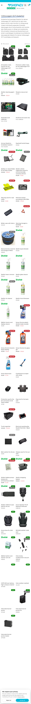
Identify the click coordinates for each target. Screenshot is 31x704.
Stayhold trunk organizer (5, 118)
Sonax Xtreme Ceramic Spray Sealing (8, 348)
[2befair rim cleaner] (8, 288)
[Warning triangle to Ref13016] (23, 212)
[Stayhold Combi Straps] (23, 132)
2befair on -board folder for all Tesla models (8, 169)
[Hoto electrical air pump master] (8, 624)
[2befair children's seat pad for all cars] (8, 494)
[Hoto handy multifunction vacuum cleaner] (23, 545)
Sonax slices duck (6, 373)
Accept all (22, 700)
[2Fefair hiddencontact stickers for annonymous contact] (8, 467)
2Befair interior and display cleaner (6, 323)
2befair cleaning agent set (7, 92)
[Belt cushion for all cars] (8, 441)
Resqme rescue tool (21, 92)
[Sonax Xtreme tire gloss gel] (23, 337)
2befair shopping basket (21, 478)
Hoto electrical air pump (6, 609)
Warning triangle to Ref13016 (21, 224)
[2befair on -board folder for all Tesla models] (8, 158)
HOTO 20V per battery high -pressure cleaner (7, 583)
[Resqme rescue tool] (23, 81)
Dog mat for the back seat (22, 400)
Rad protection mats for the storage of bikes (8, 249)
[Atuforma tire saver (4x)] (23, 107)
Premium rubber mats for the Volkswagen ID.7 (23, 65)
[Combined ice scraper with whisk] (23, 363)
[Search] (25, 5)
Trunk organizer (5, 426)
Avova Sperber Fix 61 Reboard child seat (22, 505)
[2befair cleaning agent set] (8, 81)
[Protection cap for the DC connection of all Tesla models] (8, 388)
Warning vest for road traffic (7, 198)
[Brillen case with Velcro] (8, 212)
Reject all (8, 700)
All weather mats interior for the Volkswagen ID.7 (6, 66)
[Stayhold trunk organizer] (8, 107)
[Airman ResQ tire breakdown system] (8, 132)
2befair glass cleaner (22, 274)
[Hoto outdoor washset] (23, 572)
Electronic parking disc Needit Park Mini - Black (23, 427)
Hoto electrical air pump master (6, 635)
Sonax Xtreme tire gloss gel (23, 348)
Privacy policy (21, 697)
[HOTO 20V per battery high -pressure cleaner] (8, 572)
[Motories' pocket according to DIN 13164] (23, 187)
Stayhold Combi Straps (22, 143)
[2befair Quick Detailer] (23, 238)
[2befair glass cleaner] (23, 264)
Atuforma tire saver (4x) (23, 117)
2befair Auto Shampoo (22, 298)
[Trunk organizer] (8, 416)
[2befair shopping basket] (23, 467)
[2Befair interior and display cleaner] (8, 312)
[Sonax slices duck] (8, 363)
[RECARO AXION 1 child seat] (23, 520)
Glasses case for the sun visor (23, 452)
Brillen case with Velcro (8, 223)
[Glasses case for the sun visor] (23, 441)
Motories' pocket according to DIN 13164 (22, 198)
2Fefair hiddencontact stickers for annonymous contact (7, 479)
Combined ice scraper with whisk (22, 374)
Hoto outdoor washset (22, 583)
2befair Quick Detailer (22, 249)
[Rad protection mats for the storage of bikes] (8, 238)
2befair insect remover (7, 274)
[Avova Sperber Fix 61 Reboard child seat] (23, 494)
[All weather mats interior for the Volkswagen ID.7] (8, 54)
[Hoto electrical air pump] (8, 598)
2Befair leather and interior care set (6, 556)
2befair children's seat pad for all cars (7, 505)
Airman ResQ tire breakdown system (6, 144)
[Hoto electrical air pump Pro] (23, 598)
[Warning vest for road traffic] (8, 187)
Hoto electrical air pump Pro (21, 609)
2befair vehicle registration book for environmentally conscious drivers (22, 171)
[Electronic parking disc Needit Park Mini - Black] (23, 416)
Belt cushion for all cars (8, 452)
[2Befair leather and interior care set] (8, 545)
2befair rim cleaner (6, 298)
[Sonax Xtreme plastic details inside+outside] (23, 312)
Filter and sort (6, 43)
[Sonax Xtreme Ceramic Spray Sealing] (8, 337)
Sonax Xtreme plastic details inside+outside (22, 323)
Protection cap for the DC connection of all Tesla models (7, 401)
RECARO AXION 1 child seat (22, 531)
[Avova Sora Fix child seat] (8, 520)
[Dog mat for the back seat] (23, 388)
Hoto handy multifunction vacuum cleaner (22, 557)
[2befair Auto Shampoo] (23, 288)
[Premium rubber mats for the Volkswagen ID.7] (23, 54)
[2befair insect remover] (8, 264)
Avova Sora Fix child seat (7, 531)
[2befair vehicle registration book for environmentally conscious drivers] (23, 158)
